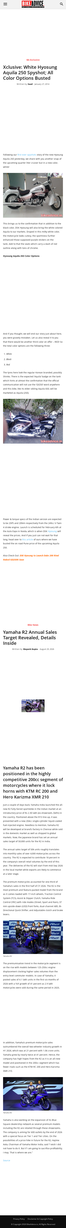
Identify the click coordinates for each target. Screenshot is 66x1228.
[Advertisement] (33, 29)
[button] (61, 4)
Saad (30, 84)
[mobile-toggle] (5, 4)
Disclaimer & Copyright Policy (40, 1219)
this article (27, 539)
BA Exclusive (33, 60)
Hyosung (52, 531)
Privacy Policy (19, 1219)
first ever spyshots (26, 154)
